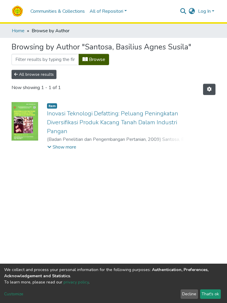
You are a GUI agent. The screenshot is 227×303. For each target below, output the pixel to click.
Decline (189, 294)
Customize (13, 294)
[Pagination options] (209, 89)
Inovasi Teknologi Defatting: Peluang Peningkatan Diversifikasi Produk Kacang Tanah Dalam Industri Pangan (112, 122)
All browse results (36, 74)
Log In (204, 11)
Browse (96, 59)
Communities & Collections (57, 11)
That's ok (210, 294)
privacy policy (76, 282)
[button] (192, 11)
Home (18, 31)
